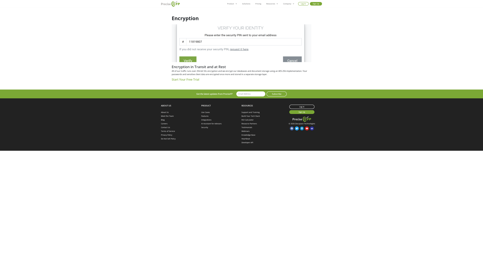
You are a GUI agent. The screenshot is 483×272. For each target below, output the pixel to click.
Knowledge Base (248, 135)
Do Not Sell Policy (168, 139)
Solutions (246, 4)
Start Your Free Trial (185, 79)
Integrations (206, 120)
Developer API (247, 142)
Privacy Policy (166, 135)
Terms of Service (168, 131)
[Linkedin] (302, 128)
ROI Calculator (248, 120)
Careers (164, 123)
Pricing (258, 4)
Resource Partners (249, 123)
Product (230, 4)
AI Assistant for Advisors (211, 123)
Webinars (246, 131)
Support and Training (251, 112)
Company (287, 4)
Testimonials (247, 127)
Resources (270, 4)
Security (204, 127)
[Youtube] (307, 128)
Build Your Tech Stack (251, 116)
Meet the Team (167, 116)
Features (205, 116)
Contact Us (165, 127)
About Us (165, 112)
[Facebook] (292, 128)
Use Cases (205, 112)
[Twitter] (297, 128)
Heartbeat (246, 139)
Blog (163, 120)
